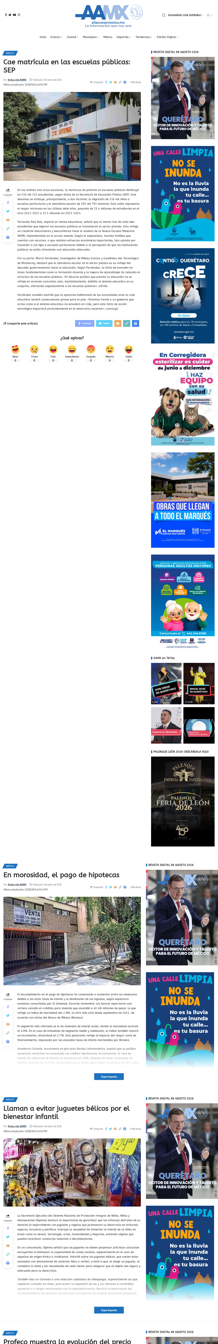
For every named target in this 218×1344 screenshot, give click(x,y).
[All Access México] (109, 15)
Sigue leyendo (109, 1076)
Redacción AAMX (17, 79)
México (10, 53)
